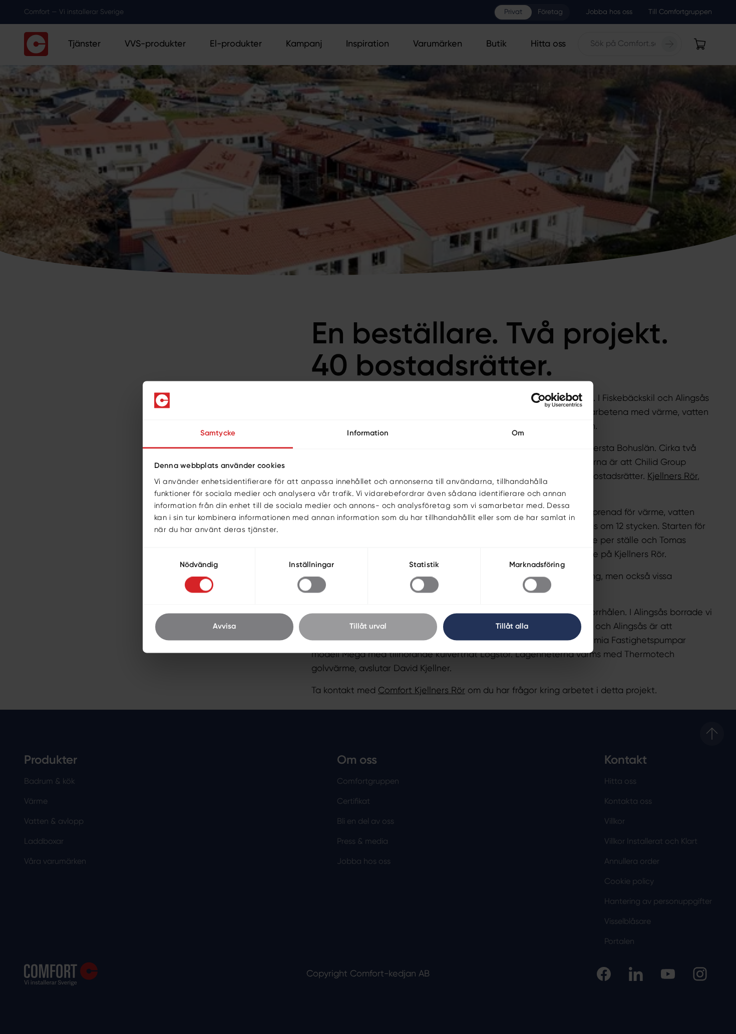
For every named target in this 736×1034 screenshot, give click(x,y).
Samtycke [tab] (217, 433)
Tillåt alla (512, 626)
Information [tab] (368, 433)
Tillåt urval (368, 626)
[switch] (311, 585)
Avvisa (224, 626)
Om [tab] (518, 433)
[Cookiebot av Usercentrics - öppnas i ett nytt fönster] (538, 400)
